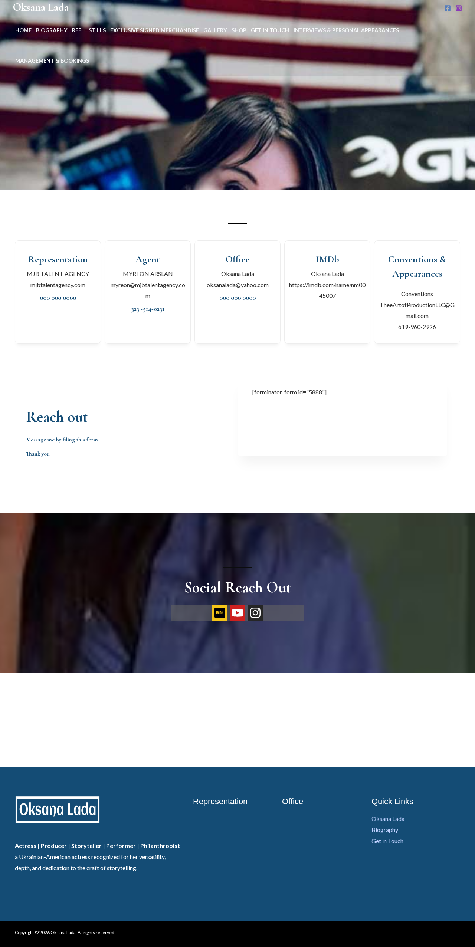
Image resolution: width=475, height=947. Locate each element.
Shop (239, 30)
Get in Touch (270, 30)
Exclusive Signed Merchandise (154, 30)
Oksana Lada (41, 7)
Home (23, 30)
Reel (78, 30)
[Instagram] (458, 8)
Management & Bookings (52, 60)
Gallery (215, 30)
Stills (97, 30)
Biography (52, 30)
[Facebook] (447, 8)
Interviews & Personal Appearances (346, 30)
